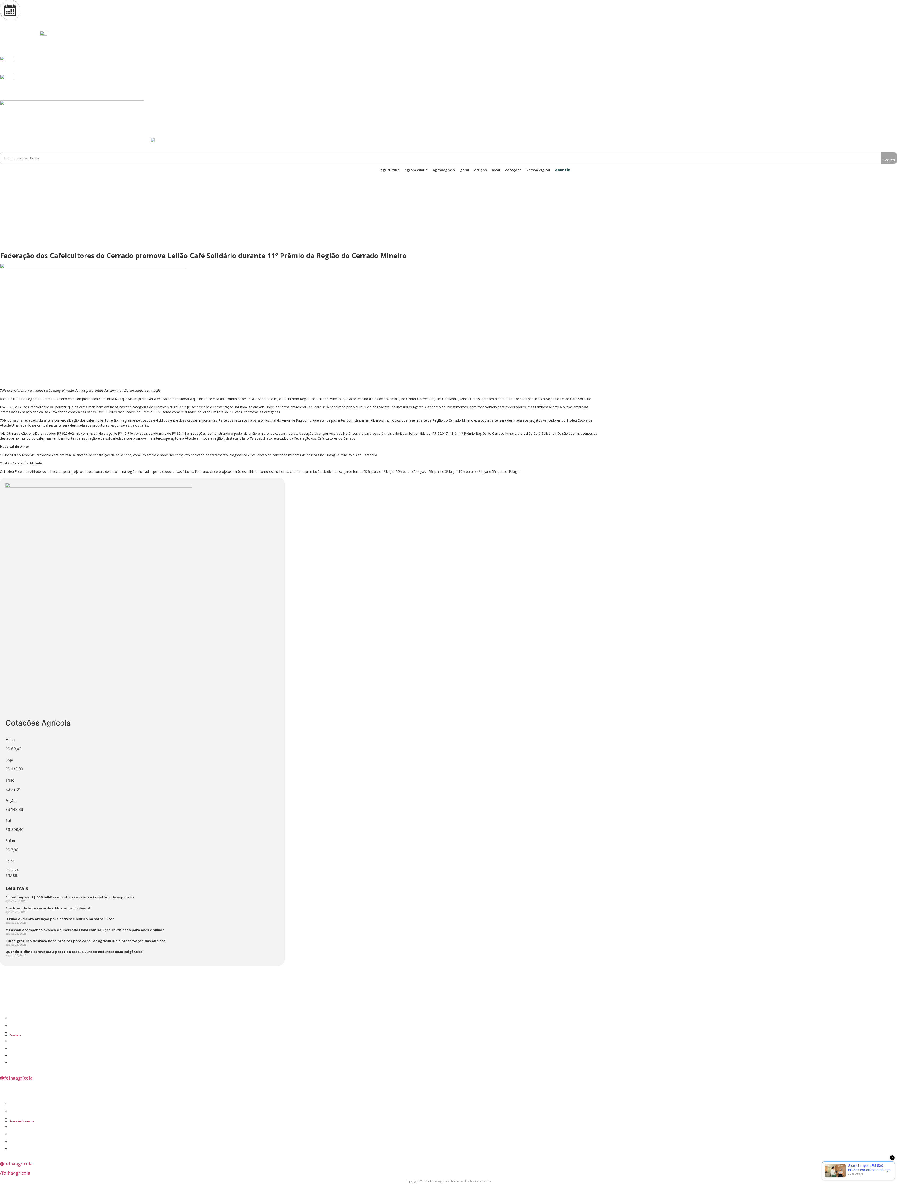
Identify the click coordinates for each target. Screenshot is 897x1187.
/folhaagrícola (15, 1173)
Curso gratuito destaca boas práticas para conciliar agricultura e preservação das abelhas (85, 940)
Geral (464, 169)
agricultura (390, 169)
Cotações (513, 169)
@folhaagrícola (16, 1078)
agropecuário (416, 169)
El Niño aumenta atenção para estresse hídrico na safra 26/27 (59, 918)
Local (496, 169)
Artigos (480, 169)
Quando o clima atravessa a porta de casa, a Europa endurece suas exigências (73, 951)
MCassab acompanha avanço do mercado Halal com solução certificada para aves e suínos (84, 929)
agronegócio (444, 169)
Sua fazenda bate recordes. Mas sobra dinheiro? (48, 908)
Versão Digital (538, 169)
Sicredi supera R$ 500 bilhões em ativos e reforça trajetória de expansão (69, 897)
